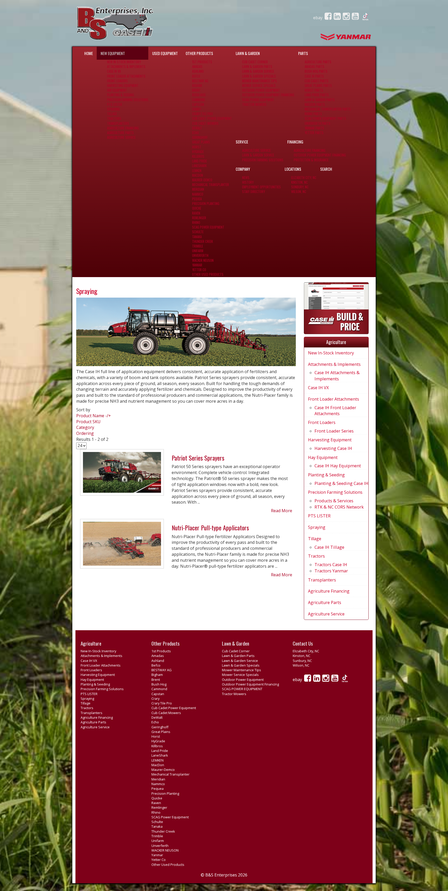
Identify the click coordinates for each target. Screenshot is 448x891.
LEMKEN (196, 170)
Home (88, 53)
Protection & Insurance (311, 159)
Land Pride (199, 161)
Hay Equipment (117, 90)
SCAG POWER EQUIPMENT (258, 99)
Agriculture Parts (120, 132)
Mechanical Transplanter (210, 184)
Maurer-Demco (202, 179)
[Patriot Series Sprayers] (122, 474)
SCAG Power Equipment (208, 227)
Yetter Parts (314, 132)
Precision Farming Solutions (127, 99)
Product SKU (88, 421)
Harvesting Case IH (333, 448)
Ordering (85, 433)
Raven (196, 213)
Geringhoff (200, 137)
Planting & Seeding (120, 94)
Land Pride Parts (317, 94)
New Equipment (113, 53)
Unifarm (197, 250)
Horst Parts (314, 90)
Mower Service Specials (259, 85)
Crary (196, 109)
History (248, 182)
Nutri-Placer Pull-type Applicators (210, 527)
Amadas (197, 66)
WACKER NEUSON (203, 260)
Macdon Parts (315, 104)
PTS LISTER (114, 104)
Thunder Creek (202, 241)
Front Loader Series (334, 431)
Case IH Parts (314, 76)
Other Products (199, 53)
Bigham (197, 85)
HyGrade (198, 151)
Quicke (196, 208)
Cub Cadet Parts (316, 80)
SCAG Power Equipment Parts (325, 118)
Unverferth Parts (317, 123)
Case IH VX (114, 71)
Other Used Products (207, 274)
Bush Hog (199, 94)
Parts (303, 53)
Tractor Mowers (254, 104)
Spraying (113, 109)
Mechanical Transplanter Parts (328, 109)
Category (85, 427)
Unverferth (200, 255)
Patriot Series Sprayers (198, 457)
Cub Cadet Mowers (205, 123)
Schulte (198, 231)
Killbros (198, 156)
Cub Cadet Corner (255, 61)
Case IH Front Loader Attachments (335, 410)
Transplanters (118, 123)
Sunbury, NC (300, 186)
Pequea (197, 198)
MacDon (197, 175)
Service (242, 142)
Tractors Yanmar (331, 571)
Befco (196, 76)
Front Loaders (117, 80)
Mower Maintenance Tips (259, 80)
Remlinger (199, 217)
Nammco (197, 194)
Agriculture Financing (123, 128)
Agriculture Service (121, 137)
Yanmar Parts (314, 128)
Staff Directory (253, 191)
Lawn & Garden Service (258, 71)
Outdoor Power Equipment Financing (268, 94)
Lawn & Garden (248, 53)
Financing (295, 142)
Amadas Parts (314, 66)
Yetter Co (199, 269)
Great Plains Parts (318, 85)
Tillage (112, 113)
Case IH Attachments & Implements (337, 375)
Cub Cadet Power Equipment (212, 118)
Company (243, 169)
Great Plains (201, 142)
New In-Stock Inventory (124, 61)
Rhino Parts (313, 113)
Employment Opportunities (261, 186)
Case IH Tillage (329, 547)
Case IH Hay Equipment (337, 466)
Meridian (198, 189)
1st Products (202, 61)
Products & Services (333, 501)
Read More (281, 510)
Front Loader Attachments (126, 76)
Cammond (198, 99)
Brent (196, 90)
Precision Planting (205, 203)
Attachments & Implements (126, 66)
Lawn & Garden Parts (257, 66)
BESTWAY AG (200, 80)
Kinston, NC (299, 182)
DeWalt (197, 128)
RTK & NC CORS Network (339, 507)
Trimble (197, 246)
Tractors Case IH (330, 564)
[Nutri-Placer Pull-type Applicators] (122, 546)
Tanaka (197, 236)
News (245, 177)
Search (326, 169)
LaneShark (199, 165)
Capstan (198, 104)
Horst (196, 147)
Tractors (114, 118)
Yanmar (197, 265)
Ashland (198, 71)
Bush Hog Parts (316, 71)
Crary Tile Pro (202, 113)
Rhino (196, 222)
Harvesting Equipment (122, 85)
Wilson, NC (298, 191)
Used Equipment (165, 53)
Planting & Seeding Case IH (341, 483)
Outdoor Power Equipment (261, 90)
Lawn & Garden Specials (259, 76)
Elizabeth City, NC (303, 177)
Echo (195, 132)
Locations (293, 169)
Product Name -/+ (93, 416)
